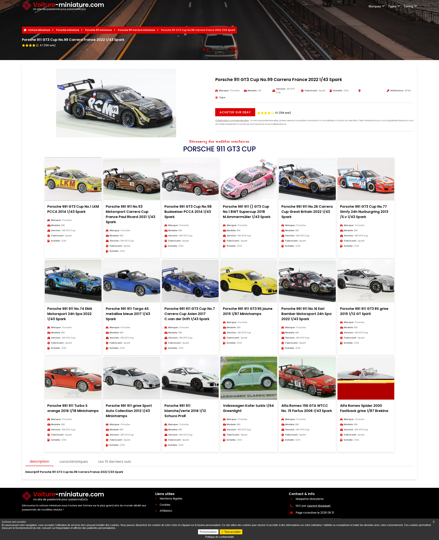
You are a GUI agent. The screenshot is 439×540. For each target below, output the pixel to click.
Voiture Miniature (39, 30)
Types (392, 6)
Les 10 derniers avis (114, 461)
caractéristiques (74, 461)
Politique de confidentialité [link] (219, 536)
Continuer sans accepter (14, 521)
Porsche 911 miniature (98, 30)
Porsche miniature (67, 30)
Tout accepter (232, 531)
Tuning (408, 6)
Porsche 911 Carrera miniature (136, 30)
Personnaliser (208, 531)
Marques (375, 6)
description (39, 461)
